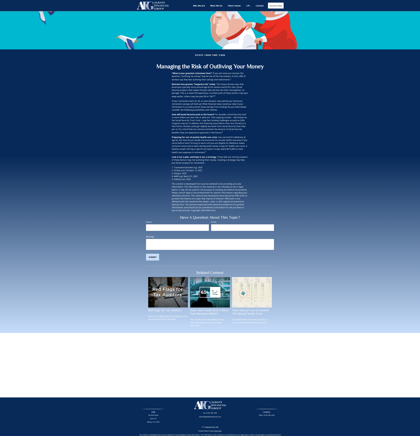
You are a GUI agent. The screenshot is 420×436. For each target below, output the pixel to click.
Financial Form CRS (211, 427)
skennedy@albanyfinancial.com (210, 417)
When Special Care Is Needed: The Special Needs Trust (250, 312)
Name (149, 222)
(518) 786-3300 (269, 415)
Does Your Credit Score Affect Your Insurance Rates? (209, 312)
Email (213, 222)
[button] (199, 5)
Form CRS (217, 431)
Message (150, 236)
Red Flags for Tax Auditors (165, 310)
